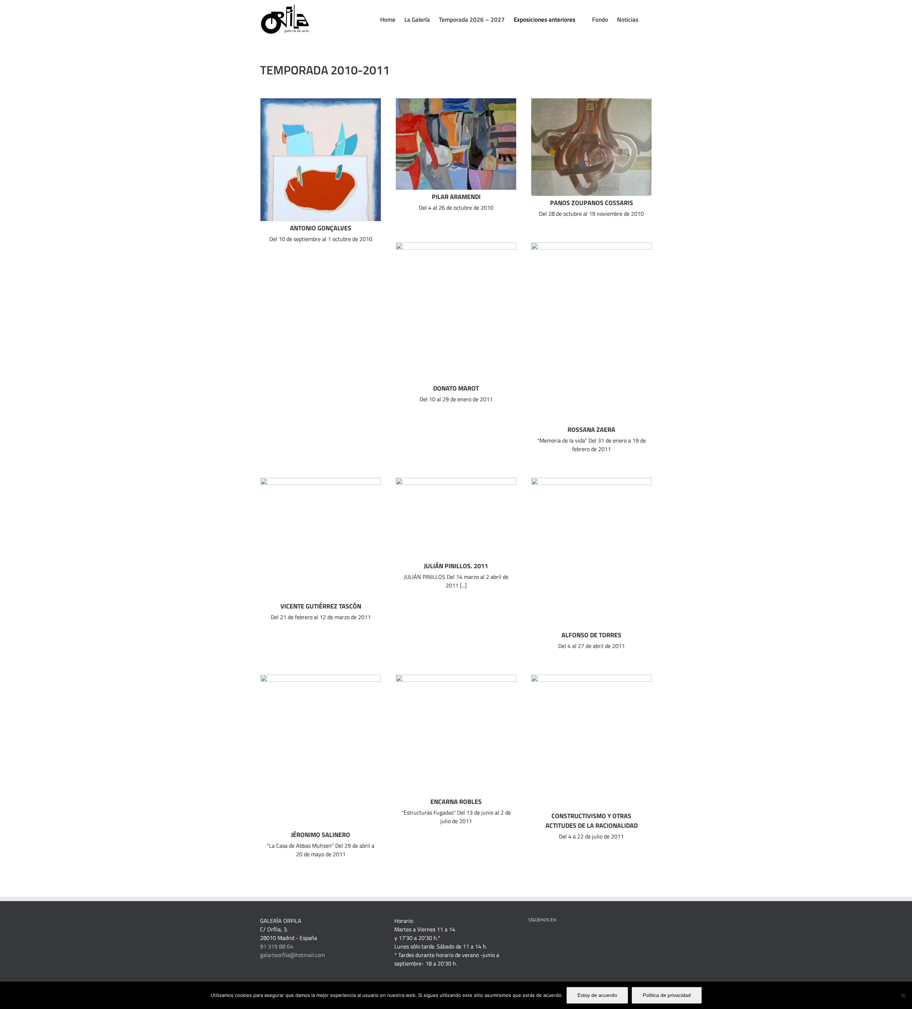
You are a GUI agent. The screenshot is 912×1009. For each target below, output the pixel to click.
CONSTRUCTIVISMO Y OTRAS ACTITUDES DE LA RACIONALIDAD (591, 820)
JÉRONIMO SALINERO (320, 835)
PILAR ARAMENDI (456, 197)
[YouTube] (569, 938)
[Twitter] (559, 938)
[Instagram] (578, 938)
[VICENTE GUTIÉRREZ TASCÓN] (320, 538)
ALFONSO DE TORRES (591, 635)
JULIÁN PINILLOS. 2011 (456, 566)
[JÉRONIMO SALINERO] (320, 751)
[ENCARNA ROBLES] (456, 735)
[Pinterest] (550, 938)
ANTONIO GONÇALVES (320, 228)
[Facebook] (530, 938)
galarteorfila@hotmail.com (292, 955)
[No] (903, 995)
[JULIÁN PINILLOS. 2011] (456, 518)
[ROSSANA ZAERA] (591, 332)
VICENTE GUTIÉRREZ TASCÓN (320, 606)
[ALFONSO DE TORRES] (591, 553)
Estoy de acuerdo (597, 995)
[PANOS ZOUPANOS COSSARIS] (591, 147)
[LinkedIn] (540, 938)
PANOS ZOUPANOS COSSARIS (591, 203)
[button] (649, 19)
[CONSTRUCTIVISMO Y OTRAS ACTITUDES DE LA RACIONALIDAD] (591, 742)
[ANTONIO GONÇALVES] (320, 159)
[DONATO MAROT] (456, 311)
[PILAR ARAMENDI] (456, 144)
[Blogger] (588, 938)
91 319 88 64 (276, 946)
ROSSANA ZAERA (591, 429)
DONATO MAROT (456, 388)
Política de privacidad (667, 995)
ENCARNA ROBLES (456, 801)
